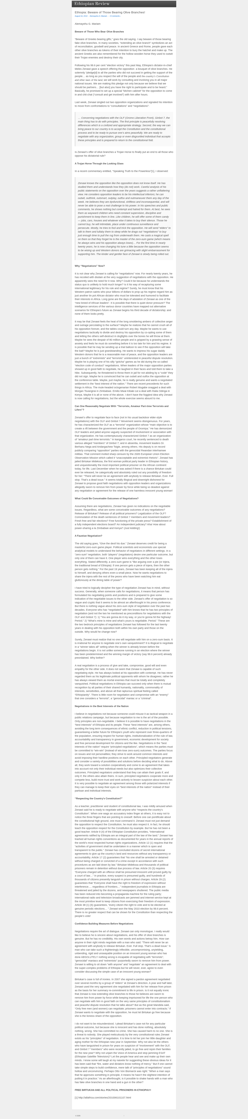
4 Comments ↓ (115, 16)
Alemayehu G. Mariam (98, 16)
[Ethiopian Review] (92, 4)
